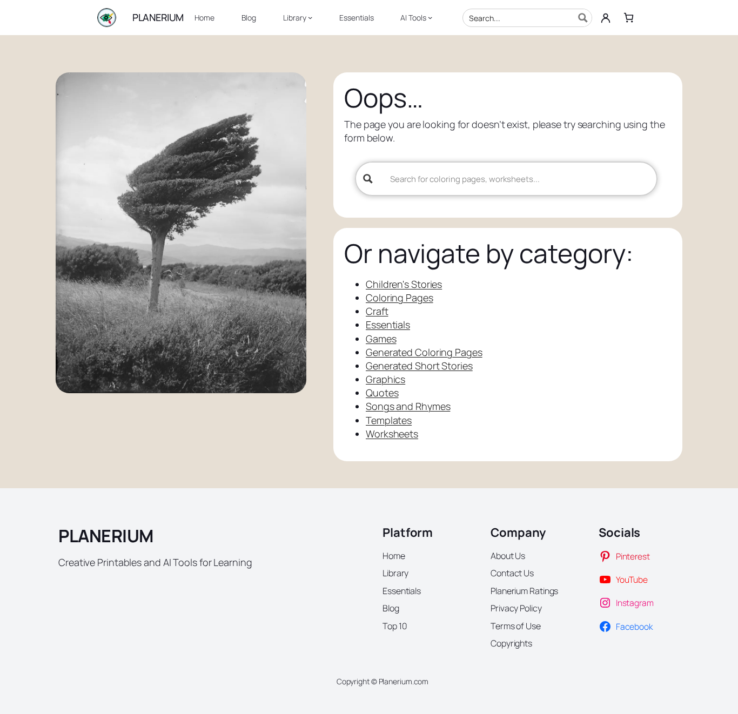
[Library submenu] (310, 17)
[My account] (605, 18)
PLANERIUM (158, 17)
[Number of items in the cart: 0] (628, 17)
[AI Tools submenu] (430, 17)
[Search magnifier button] (583, 17)
